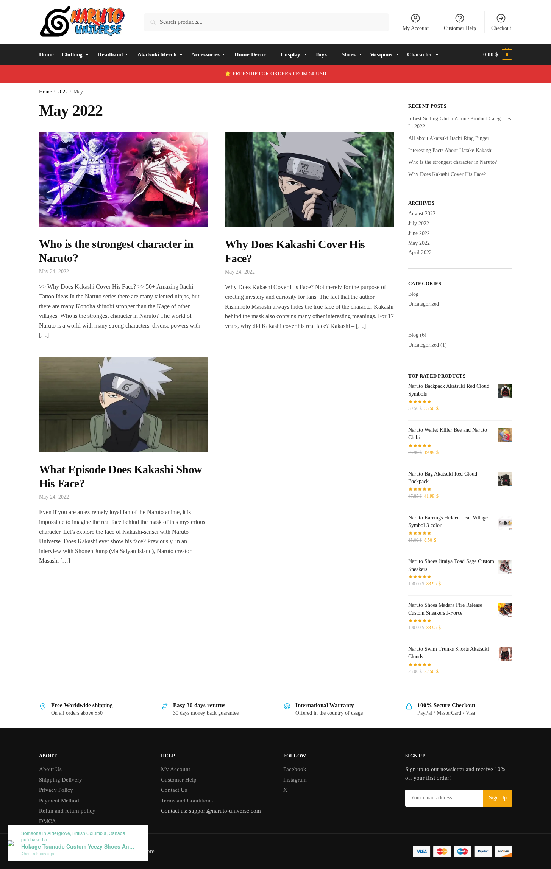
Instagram (295, 780)
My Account (416, 28)
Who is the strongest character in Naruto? (452, 162)
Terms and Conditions (187, 800)
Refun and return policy (67, 811)
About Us (50, 769)
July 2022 (418, 223)
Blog (413, 294)
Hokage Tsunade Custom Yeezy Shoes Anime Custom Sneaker (78, 846)
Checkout (501, 28)
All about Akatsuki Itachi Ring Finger (448, 138)
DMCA (47, 821)
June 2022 (419, 233)
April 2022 (420, 252)
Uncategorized (423, 304)
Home (45, 92)
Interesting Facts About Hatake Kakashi (450, 150)
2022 (62, 92)
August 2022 (421, 213)
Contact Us (174, 790)
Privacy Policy (56, 790)
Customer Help (460, 28)
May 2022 (419, 243)
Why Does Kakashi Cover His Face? (447, 174)
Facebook (294, 769)
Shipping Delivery (60, 780)
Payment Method (59, 800)
